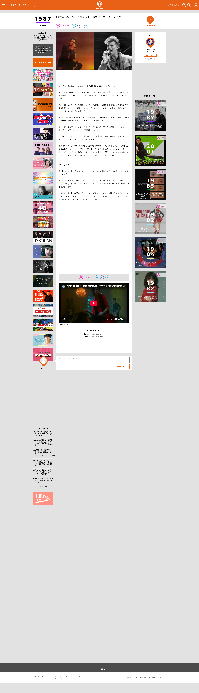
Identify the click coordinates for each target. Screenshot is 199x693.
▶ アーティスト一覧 (43, 62)
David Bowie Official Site (95, 334)
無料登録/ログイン (173, 5)
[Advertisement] (43, 395)
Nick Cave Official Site (95, 337)
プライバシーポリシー (156, 677)
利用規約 (143, 677)
